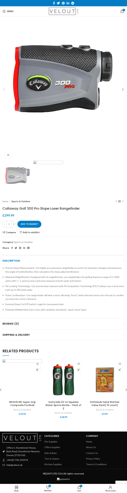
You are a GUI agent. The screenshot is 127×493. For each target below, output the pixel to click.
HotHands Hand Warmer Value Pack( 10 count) (105, 403)
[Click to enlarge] (8, 155)
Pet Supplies (50, 441)
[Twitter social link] (58, 3)
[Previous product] (116, 201)
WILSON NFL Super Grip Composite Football (22, 403)
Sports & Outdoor (20, 201)
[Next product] (123, 201)
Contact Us (92, 453)
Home (5, 201)
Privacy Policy (93, 458)
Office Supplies (52, 447)
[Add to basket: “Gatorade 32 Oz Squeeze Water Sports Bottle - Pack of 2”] (79, 370)
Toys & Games (51, 458)
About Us (91, 447)
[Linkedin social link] (68, 3)
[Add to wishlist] (37, 364)
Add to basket (29, 224)
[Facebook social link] (54, 3)
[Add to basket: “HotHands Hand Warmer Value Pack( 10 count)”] (120, 370)
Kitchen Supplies (53, 464)
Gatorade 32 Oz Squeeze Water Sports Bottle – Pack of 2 (63, 405)
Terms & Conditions (96, 464)
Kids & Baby (50, 453)
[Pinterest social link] (63, 3)
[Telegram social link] (72, 3)
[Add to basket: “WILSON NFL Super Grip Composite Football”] (37, 370)
